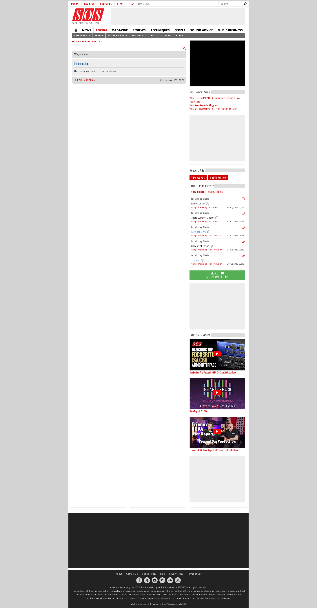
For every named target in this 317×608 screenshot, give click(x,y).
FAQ (153, 35)
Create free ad (218, 177)
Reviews (139, 30)
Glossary (166, 35)
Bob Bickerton (197, 203)
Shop (120, 3)
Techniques (160, 30)
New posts (197, 191)
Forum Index (90, 41)
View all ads (198, 177)
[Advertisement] (217, 306)
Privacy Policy (176, 573)
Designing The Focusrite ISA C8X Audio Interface (213, 372)
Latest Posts (82, 35)
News (86, 30)
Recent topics (215, 191)
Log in (75, 3)
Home (76, 30)
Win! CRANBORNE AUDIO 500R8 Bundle (213, 109)
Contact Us (132, 573)
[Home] (88, 14)
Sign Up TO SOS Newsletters (217, 275)
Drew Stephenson (199, 246)
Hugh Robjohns (198, 231)
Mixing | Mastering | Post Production (206, 207)
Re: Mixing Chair (199, 198)
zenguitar (195, 260)
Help (131, 3)
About (119, 573)
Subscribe (106, 3)
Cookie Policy (149, 573)
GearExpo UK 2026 (198, 411)
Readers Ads (139, 35)
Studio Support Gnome (202, 217)
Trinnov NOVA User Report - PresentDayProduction (214, 450)
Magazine (120, 30)
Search (99, 35)
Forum (101, 30)
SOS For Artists (117, 35)
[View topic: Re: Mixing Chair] (243, 199)
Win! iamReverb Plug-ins (204, 105)
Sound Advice (201, 30)
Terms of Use (194, 573)
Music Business (230, 30)
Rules (179, 35)
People (179, 30)
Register (89, 3)
